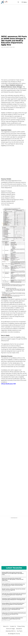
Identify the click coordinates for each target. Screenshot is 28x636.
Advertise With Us (10, 631)
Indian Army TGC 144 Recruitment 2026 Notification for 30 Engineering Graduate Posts (14, 614)
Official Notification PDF (8, 384)
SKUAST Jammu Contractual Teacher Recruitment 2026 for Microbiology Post (13, 589)
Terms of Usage (10, 628)
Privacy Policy (21, 626)
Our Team (19, 631)
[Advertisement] (14, 20)
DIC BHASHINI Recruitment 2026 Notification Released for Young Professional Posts (12, 618)
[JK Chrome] (4, 2)
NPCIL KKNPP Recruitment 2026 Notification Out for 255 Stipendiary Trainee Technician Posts (13, 585)
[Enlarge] (25, 209)
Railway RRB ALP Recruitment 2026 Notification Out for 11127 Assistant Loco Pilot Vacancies (13, 604)
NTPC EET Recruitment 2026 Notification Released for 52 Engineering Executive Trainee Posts (14, 594)
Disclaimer (19, 628)
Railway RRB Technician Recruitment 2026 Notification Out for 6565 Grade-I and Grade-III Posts (12, 573)
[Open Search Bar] (18, 2)
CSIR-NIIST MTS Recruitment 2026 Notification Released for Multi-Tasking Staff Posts (13, 609)
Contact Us (13, 626)
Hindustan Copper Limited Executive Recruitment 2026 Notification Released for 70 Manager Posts (13, 599)
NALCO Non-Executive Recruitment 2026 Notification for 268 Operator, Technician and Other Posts (12, 579)
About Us (5, 626)
